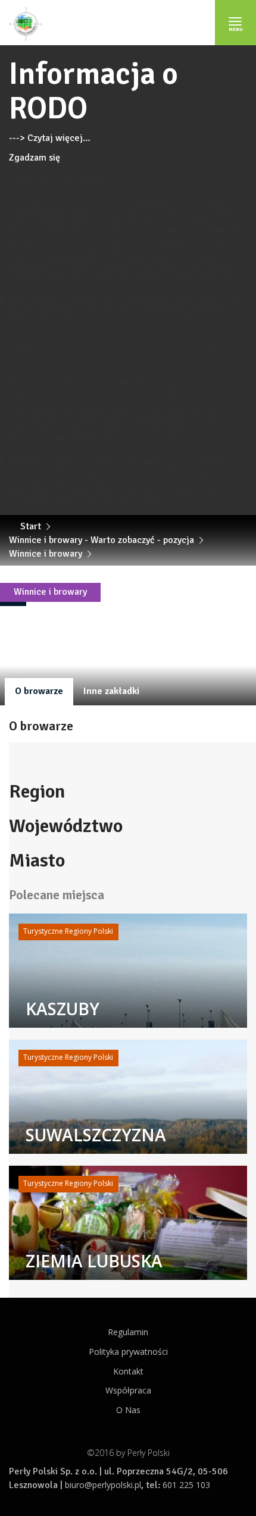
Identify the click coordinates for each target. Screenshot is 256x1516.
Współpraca (128, 1390)
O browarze (39, 691)
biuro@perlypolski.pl (103, 1484)
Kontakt (128, 1371)
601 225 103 (186, 1484)
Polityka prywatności (128, 1351)
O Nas (128, 1409)
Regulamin (128, 1332)
